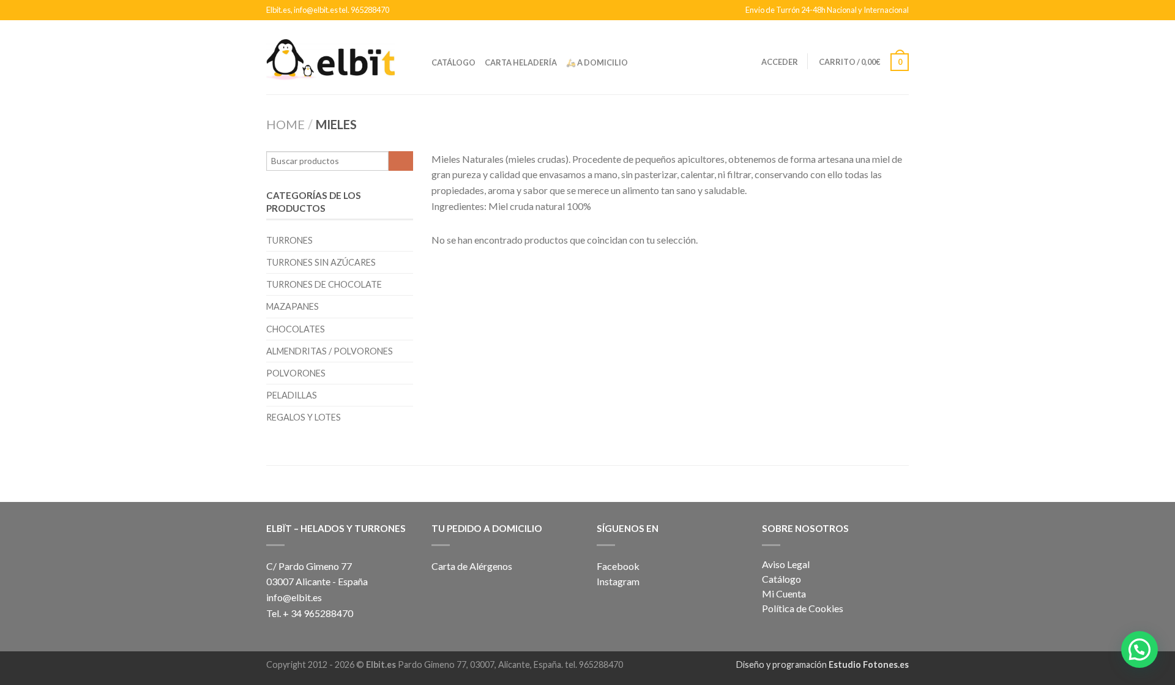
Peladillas (291, 395)
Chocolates (295, 329)
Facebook (618, 566)
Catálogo (453, 62)
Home (285, 124)
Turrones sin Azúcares (321, 262)
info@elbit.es (294, 597)
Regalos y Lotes (303, 417)
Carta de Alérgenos (471, 566)
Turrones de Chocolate (324, 284)
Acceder (779, 62)
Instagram (619, 581)
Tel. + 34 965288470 (309, 613)
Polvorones (296, 373)
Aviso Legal (786, 564)
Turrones (289, 240)
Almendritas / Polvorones (329, 351)
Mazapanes (292, 306)
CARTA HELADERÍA (521, 62)
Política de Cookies (802, 608)
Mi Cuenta (784, 593)
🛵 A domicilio (597, 62)
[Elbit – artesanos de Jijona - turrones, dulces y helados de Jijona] (330, 56)
